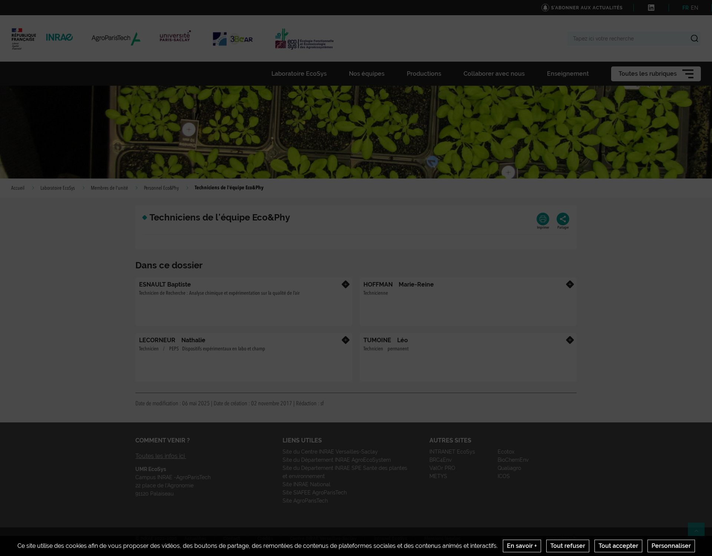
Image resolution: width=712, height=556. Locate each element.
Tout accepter (618, 545)
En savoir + (522, 545)
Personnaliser (671, 545)
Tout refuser (567, 545)
